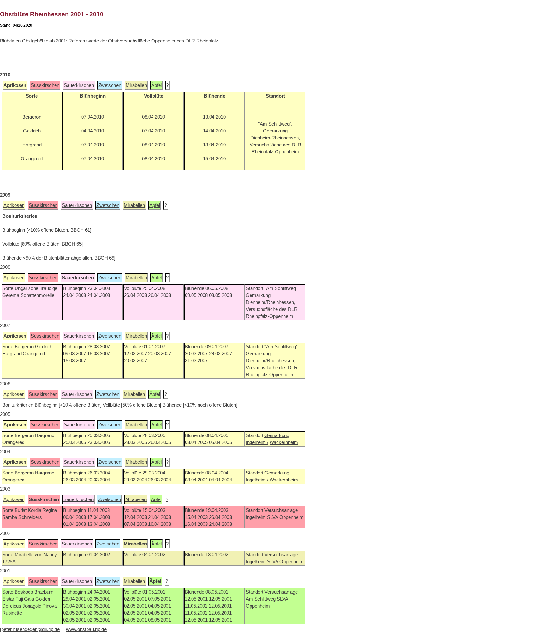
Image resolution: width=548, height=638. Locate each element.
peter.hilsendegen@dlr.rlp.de (30, 629)
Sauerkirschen (79, 85)
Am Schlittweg (261, 599)
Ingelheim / (257, 442)
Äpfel (156, 85)
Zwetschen (109, 85)
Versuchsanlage (281, 510)
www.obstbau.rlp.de (86, 629)
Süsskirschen (45, 85)
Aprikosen (13, 205)
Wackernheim (284, 442)
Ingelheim (256, 517)
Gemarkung (276, 435)
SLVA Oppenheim (285, 517)
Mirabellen (136, 85)
